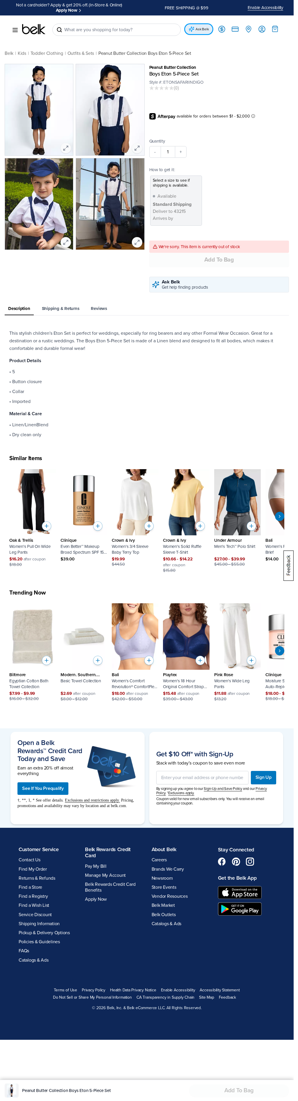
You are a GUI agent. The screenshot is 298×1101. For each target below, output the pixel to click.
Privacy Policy (93, 990)
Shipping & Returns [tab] (60, 308)
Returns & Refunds (37, 878)
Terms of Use (65, 990)
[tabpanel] (147, 384)
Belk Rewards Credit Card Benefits (110, 887)
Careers (159, 860)
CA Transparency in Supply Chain (165, 997)
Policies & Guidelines (39, 942)
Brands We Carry (168, 869)
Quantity (157, 141)
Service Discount (35, 915)
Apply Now (66, 10)
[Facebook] (222, 862)
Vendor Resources (170, 896)
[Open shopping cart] (275, 28)
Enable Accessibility (265, 7)
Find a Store (30, 887)
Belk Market (163, 905)
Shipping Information (39, 924)
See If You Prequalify (43, 788)
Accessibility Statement (220, 990)
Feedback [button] (227, 997)
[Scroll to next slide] (279, 516)
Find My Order (33, 869)
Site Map (206, 997)
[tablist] (147, 308)
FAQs (24, 951)
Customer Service (39, 849)
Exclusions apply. (181, 793)
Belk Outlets (164, 915)
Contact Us (29, 860)
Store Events (164, 887)
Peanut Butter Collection (172, 67)
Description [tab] (19, 308)
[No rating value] (161, 88)
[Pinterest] (236, 862)
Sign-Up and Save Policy (223, 788)
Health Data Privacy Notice (133, 990)
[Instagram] (250, 862)
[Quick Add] (46, 526)
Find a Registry (33, 896)
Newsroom (162, 878)
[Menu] (15, 30)
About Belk (164, 849)
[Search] (59, 30)
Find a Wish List (34, 905)
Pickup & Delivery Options (44, 933)
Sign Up (264, 777)
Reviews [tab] (99, 308)
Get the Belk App (237, 878)
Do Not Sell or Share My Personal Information (92, 997)
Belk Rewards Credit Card (108, 852)
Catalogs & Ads (34, 960)
